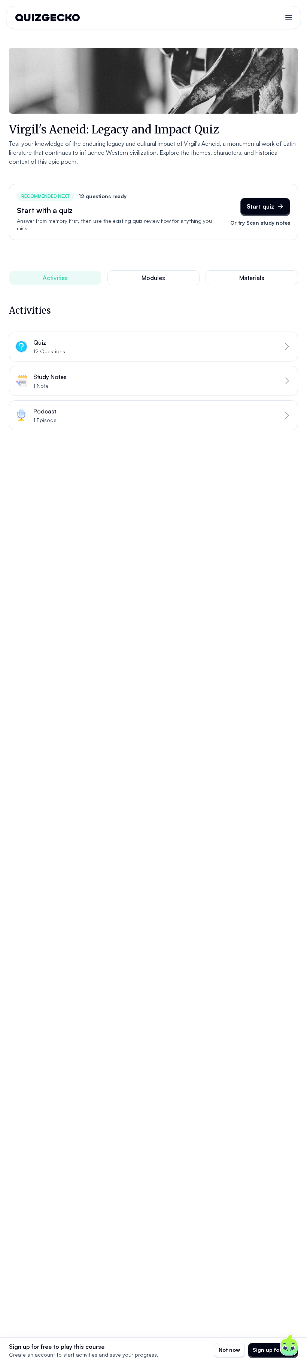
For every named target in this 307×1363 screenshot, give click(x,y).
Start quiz (260, 206)
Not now (229, 1350)
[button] (153, 346)
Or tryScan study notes (260, 222)
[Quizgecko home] (47, 17)
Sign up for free (273, 1350)
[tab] (55, 277)
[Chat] (289, 1345)
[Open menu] (288, 17)
